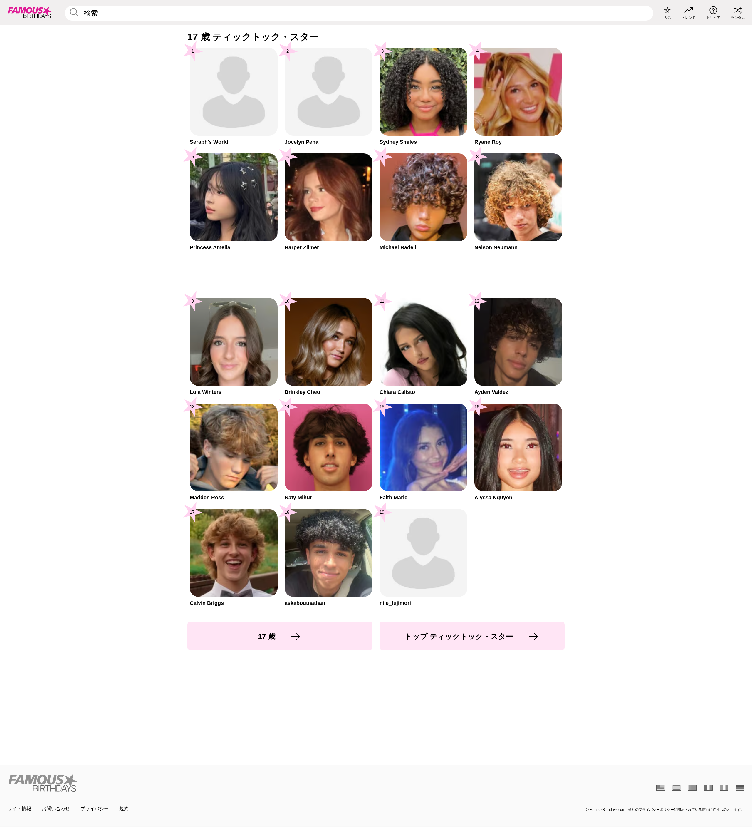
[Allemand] (740, 788)
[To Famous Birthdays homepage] (29, 12)
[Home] (190, 783)
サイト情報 (19, 808)
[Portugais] (692, 788)
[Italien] (724, 788)
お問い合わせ (56, 808)
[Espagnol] (676, 788)
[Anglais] (660, 788)
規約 (124, 808)
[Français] (708, 788)
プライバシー (94, 808)
